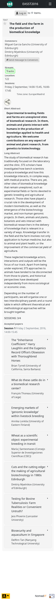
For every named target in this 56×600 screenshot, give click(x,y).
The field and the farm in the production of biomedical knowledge (26, 28)
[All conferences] (51, 596)
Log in (22, 13)
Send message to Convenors (23, 59)
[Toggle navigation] (50, 4)
